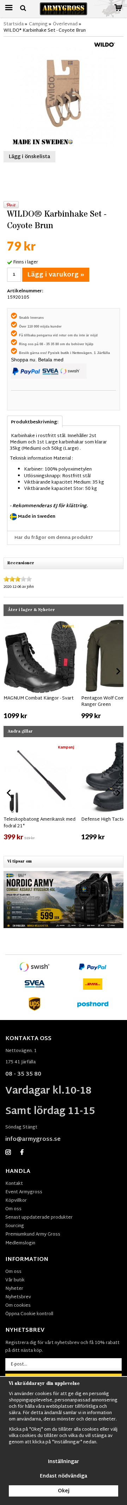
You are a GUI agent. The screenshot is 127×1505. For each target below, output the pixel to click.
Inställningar (63, 1461)
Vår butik (15, 1280)
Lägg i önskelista (29, 157)
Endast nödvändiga (63, 1476)
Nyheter (14, 1289)
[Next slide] (117, 671)
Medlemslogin (20, 1243)
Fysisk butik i (60, 353)
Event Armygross (23, 1192)
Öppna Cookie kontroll (29, 1314)
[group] (41, 670)
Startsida (14, 24)
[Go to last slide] (9, 671)
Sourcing (14, 1226)
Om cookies (18, 1305)
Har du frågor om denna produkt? (53, 538)
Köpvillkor (16, 1200)
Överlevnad (65, 24)
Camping (38, 24)
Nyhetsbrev (18, 1297)
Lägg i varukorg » (55, 275)
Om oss (13, 1209)
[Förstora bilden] (63, 93)
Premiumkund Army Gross (32, 1234)
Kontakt (14, 1184)
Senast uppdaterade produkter (39, 1217)
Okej (63, 1491)
